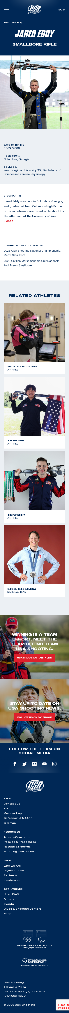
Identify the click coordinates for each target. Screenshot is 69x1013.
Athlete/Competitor (18, 837)
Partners (10, 875)
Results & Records (17, 846)
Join (61, 9)
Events (9, 903)
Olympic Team (14, 870)
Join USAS (11, 894)
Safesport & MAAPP (18, 817)
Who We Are (12, 865)
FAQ (6, 808)
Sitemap (10, 822)
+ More (8, 221)
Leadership (12, 880)
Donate (9, 899)
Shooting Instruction (19, 851)
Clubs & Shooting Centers (22, 908)
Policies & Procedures (20, 841)
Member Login (14, 813)
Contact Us (12, 803)
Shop (7, 913)
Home (6, 22)
